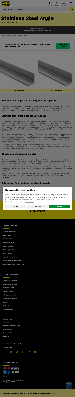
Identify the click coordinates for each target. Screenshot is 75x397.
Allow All (59, 206)
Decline (16, 206)
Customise (37, 206)
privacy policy (29, 202)
